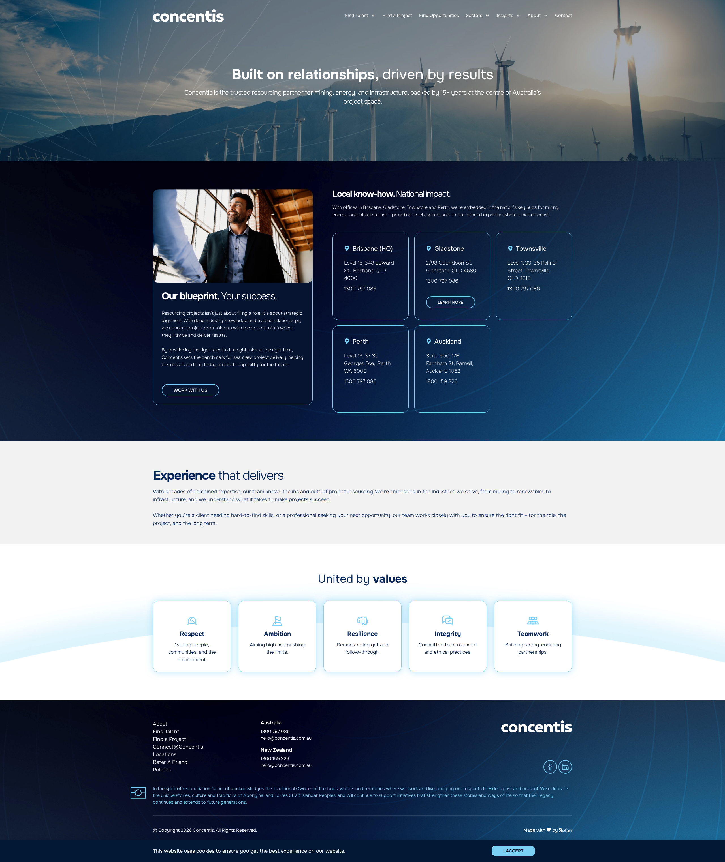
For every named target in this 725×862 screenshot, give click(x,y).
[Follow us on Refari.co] (565, 829)
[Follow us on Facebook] (550, 767)
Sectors (474, 15)
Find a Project (397, 15)
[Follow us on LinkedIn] (565, 767)
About (534, 15)
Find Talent (356, 15)
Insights (505, 15)
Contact (563, 15)
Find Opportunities (439, 15)
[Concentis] (188, 15)
